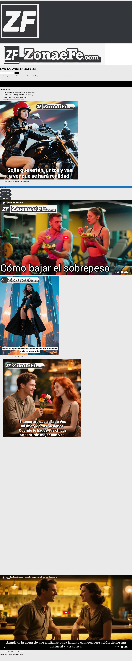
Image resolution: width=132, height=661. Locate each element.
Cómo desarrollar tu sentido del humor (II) (13, 356)
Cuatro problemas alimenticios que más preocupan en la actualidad (19, 92)
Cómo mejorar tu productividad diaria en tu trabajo (15, 97)
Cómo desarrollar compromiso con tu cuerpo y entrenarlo (17, 94)
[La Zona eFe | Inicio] (19, 40)
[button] (1, 571)
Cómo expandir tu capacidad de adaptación (13, 99)
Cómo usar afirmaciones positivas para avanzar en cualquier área (18, 96)
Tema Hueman (19, 654)
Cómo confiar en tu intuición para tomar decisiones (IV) (16, 181)
